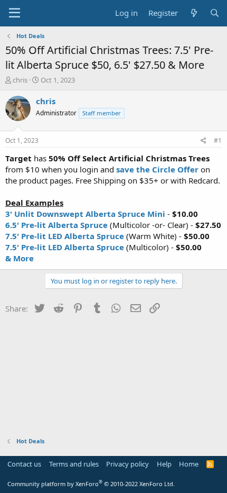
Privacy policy (127, 464)
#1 (218, 140)
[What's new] (193, 13)
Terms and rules (74, 464)
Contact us (24, 464)
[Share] (203, 141)
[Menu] (14, 13)
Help (164, 464)
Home (188, 464)
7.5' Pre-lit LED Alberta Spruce (64, 236)
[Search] (214, 13)
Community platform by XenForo (91, 484)
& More (19, 258)
